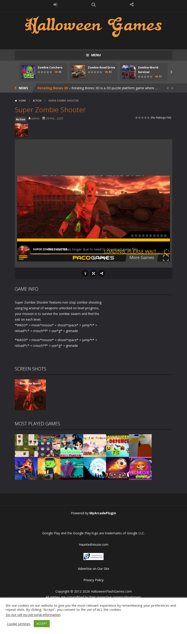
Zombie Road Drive (101, 67)
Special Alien (48, 88)
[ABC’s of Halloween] (94, 445)
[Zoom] (30, 394)
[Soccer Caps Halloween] (117, 468)
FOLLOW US (132, 4)
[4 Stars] (145, 117)
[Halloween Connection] (49, 445)
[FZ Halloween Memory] (140, 468)
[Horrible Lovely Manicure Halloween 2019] (26, 468)
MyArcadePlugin (102, 513)
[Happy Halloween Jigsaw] (94, 468)
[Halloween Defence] (117, 445)
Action (37, 100)
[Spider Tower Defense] (26, 445)
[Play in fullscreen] (93, 273)
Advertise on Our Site (93, 568)
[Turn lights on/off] (85, 273)
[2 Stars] (139, 117)
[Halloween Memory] (49, 468)
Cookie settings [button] (18, 624)
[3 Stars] (142, 117)
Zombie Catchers (50, 67)
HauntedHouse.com (93, 544)
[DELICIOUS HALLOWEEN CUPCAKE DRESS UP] (71, 445)
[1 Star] (136, 117)
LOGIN (55, 4)
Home (22, 100)
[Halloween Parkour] (140, 445)
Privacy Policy (93, 580)
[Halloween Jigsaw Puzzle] (71, 468)
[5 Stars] (148, 117)
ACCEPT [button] (41, 623)
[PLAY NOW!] (28, 72)
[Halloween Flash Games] (93, 26)
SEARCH (93, 4)
